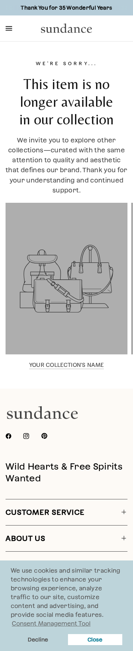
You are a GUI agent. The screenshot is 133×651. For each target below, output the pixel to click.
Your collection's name (66, 365)
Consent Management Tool (51, 623)
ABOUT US (25, 538)
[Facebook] (14, 436)
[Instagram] (31, 436)
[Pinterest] (49, 436)
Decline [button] (38, 640)
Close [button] (95, 640)
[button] (106, 616)
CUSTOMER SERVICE (45, 512)
